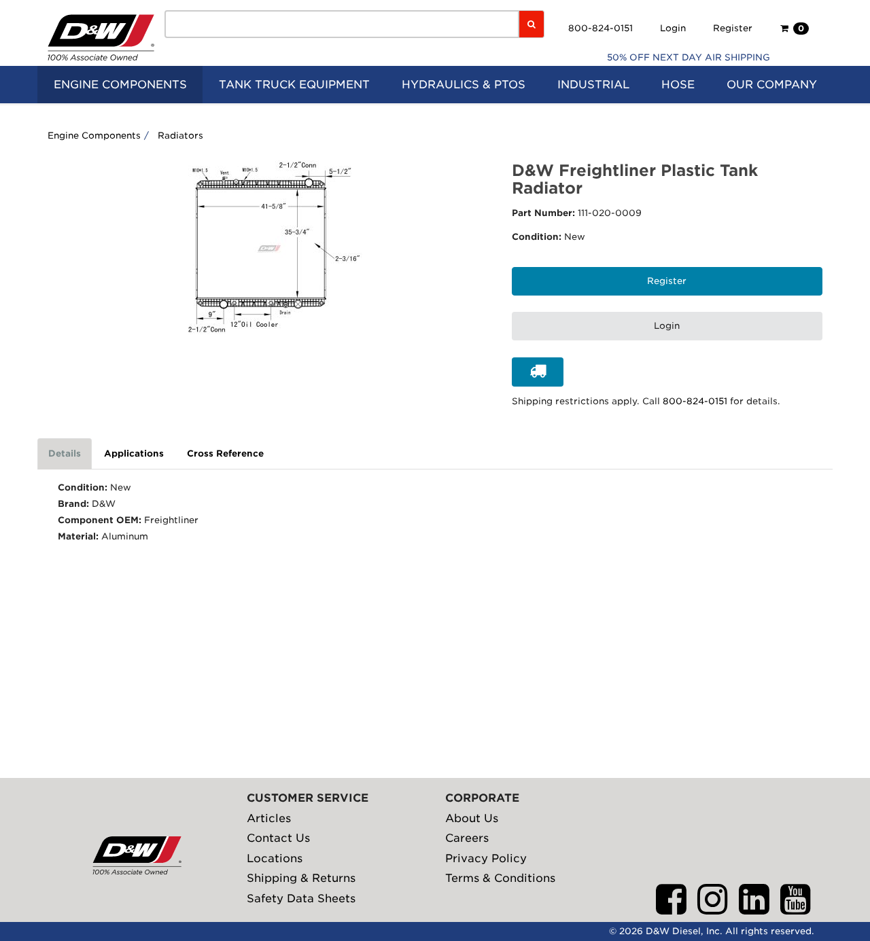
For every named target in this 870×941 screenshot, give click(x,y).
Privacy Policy (486, 858)
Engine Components (94, 135)
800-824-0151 (600, 28)
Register (732, 28)
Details (64, 453)
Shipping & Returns (301, 878)
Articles (269, 818)
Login (673, 28)
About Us (471, 818)
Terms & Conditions (500, 878)
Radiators (180, 135)
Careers (467, 838)
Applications (134, 453)
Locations (274, 858)
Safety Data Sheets (301, 898)
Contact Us (278, 838)
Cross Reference (225, 453)
